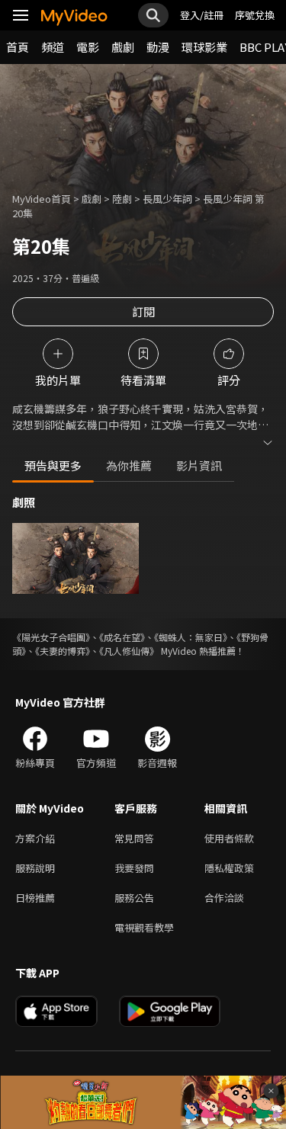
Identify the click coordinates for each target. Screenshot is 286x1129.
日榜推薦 (35, 897)
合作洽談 (224, 897)
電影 (87, 47)
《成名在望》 (122, 636)
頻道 (52, 47)
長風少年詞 (167, 198)
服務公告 (134, 897)
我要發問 (134, 868)
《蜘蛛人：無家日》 (190, 636)
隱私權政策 (229, 868)
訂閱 (143, 311)
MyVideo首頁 (41, 198)
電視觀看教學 (144, 927)
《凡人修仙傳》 (129, 650)
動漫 (157, 47)
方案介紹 (35, 838)
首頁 (17, 47)
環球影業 (204, 47)
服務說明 (35, 868)
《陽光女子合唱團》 (51, 636)
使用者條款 (229, 838)
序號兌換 (255, 15)
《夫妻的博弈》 (62, 650)
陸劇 (122, 198)
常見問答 (134, 838)
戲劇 (122, 47)
